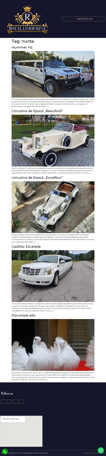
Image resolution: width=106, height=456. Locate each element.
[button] (58, 19)
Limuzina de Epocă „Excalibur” (37, 177)
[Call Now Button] (5, 451)
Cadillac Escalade (26, 246)
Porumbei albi (23, 315)
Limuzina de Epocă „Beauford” (37, 111)
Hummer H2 (22, 47)
